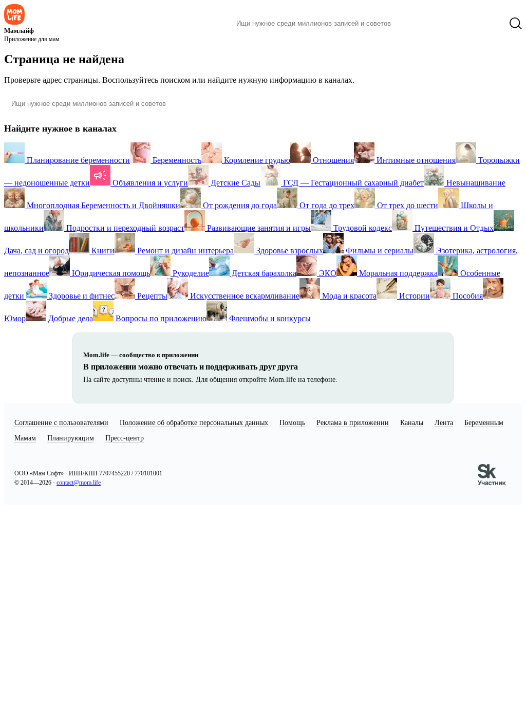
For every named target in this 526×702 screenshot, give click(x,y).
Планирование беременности (77, 160)
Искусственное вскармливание (243, 295)
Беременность (176, 160)
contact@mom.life (79, 482)
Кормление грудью (256, 160)
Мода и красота (348, 295)
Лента (444, 423)
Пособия (466, 295)
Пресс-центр (124, 438)
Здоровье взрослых (288, 250)
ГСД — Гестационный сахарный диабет (352, 182)
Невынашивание (474, 182)
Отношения (332, 160)
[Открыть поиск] (516, 23)
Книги (102, 250)
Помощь (292, 423)
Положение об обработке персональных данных (194, 423)
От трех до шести (406, 205)
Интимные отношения (415, 160)
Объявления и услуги (149, 182)
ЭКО (326, 273)
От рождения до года (239, 205)
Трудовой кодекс (361, 228)
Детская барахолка (263, 273)
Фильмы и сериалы (379, 250)
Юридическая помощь (110, 273)
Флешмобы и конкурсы (269, 318)
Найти (414, 24)
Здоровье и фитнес (81, 295)
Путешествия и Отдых (453, 228)
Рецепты (151, 295)
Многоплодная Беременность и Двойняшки (102, 205)
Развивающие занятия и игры (258, 228)
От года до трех (325, 205)
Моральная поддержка (397, 273)
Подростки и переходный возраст (124, 228)
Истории (413, 295)
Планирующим (70, 438)
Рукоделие (190, 273)
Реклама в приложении (352, 423)
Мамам (25, 438)
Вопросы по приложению (160, 318)
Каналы (411, 423)
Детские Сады (234, 182)
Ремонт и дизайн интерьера (184, 250)
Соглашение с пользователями (61, 423)
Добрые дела (69, 318)
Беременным (483, 423)
